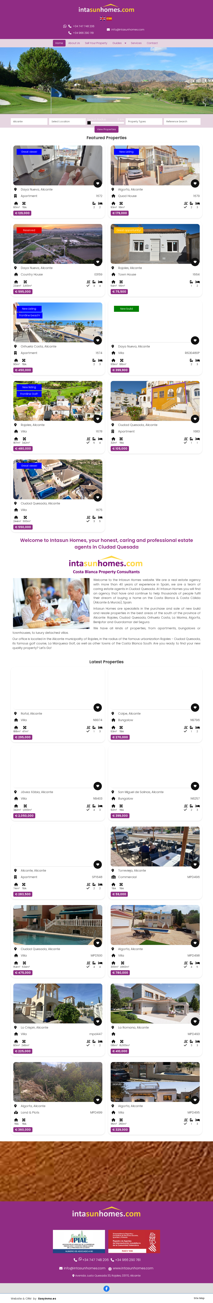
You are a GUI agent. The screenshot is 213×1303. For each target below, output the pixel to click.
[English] (103, 18)
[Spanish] (109, 18)
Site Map (199, 1298)
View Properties (106, 129)
